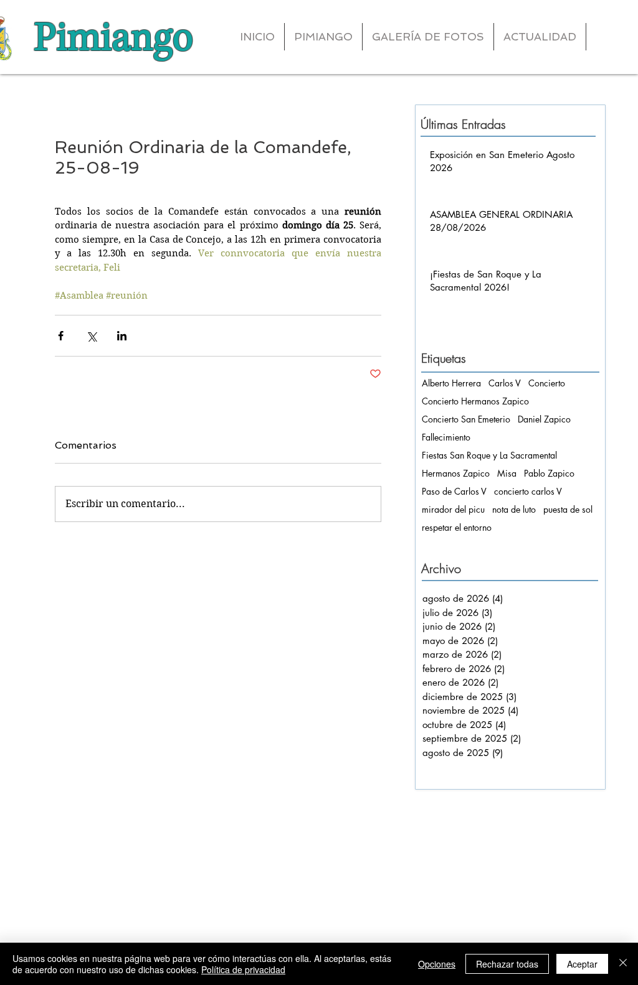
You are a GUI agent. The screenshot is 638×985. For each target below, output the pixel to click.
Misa (507, 473)
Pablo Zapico (549, 473)
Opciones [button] (436, 964)
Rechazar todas (507, 964)
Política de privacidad (243, 969)
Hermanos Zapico (456, 473)
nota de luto (514, 509)
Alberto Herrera (451, 383)
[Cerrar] (623, 964)
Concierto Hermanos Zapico (475, 401)
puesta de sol (568, 509)
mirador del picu (453, 509)
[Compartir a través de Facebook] (61, 336)
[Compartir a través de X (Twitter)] (91, 336)
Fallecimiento (446, 437)
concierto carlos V (528, 491)
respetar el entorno (457, 527)
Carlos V (504, 383)
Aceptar (582, 964)
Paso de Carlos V (454, 491)
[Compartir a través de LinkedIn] (122, 336)
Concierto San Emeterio (466, 419)
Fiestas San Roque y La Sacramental (489, 455)
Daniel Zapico (544, 419)
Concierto (546, 383)
